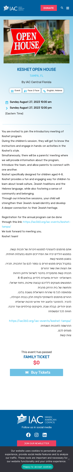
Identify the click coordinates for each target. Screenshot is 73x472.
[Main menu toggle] (67, 8)
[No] (68, 459)
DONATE (49, 8)
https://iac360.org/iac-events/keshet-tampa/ (39, 321)
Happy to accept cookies (37, 466)
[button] (62, 8)
